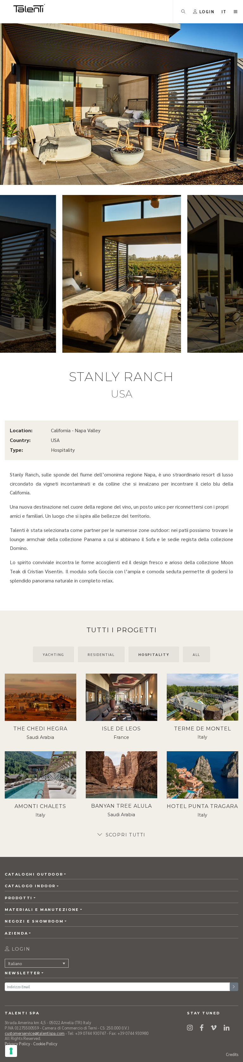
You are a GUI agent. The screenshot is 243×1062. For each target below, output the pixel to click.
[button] (224, 11)
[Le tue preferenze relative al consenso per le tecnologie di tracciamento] (11, 1051)
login (20, 949)
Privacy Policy (17, 1043)
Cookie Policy (45, 1043)
